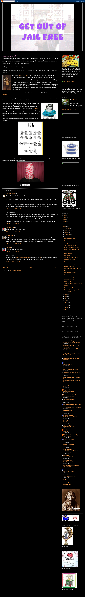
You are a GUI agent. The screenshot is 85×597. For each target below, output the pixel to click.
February (67, 305)
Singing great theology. (69, 238)
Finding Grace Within (68, 444)
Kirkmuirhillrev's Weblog (69, 439)
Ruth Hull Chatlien (10, 193)
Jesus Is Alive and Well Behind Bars (71, 342)
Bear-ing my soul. (68, 240)
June (66, 296)
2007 (64, 310)
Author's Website (67, 466)
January (67, 307)
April (66, 300)
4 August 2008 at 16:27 (13, 231)
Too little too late (67, 441)
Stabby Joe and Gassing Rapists (70, 348)
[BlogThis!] (24, 185)
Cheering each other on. (70, 259)
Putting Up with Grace (68, 446)
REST (64, 386)
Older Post (55, 267)
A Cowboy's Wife (67, 460)
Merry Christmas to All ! (68, 461)
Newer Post (5, 267)
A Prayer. (66, 285)
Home (30, 267)
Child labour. (67, 255)
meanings (4, 94)
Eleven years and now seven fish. (72, 261)
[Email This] (22, 185)
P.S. (65, 270)
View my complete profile (69, 109)
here (16, 259)
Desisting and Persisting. (70, 272)
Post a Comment (6, 265)
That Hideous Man (68, 352)
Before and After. (68, 253)
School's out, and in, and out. (71, 257)
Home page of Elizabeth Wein (71, 482)
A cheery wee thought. (69, 277)
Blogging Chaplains (68, 389)
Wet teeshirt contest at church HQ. (72, 268)
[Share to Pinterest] (29, 185)
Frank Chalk (66, 475)
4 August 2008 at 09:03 (13, 223)
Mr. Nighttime (9, 235)
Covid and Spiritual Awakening (70, 374)
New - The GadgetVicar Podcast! (70, 369)
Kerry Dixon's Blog (68, 470)
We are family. (67, 274)
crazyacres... (66, 455)
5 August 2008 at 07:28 (13, 243)
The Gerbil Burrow (68, 425)
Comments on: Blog (68, 341)
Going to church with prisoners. (71, 247)
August (66, 236)
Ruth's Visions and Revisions (71, 465)
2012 (64, 217)
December (67, 228)
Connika (65, 420)
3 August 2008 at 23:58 (13, 208)
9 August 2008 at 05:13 (13, 251)
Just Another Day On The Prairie (71, 358)
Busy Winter (66, 359)
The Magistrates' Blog (69, 399)
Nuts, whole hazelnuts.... (68, 396)
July (66, 294)
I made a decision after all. (70, 279)
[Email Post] (20, 184)
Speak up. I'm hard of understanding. (73, 283)
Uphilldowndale (67, 363)
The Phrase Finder (23, 75)
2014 (64, 215)
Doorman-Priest (10, 227)
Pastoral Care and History (69, 391)
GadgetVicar (66, 367)
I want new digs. (68, 281)
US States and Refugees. (69, 426)
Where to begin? (67, 436)
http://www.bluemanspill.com (23, 257)
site (40, 257)
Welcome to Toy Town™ (69, 394)
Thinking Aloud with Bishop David (72, 372)
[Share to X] (26, 185)
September (67, 234)
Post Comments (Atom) (15, 270)
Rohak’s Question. (67, 412)
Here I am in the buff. (69, 287)
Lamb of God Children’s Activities (70, 416)
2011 (64, 219)
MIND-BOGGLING (67, 421)
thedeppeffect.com (68, 479)
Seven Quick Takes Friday (69, 457)
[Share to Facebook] (27, 185)
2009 (64, 224)
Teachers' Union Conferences (70, 476)
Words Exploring (67, 385)
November (67, 230)
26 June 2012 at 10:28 (13, 261)
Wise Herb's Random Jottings (71, 435)
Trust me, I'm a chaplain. (70, 245)
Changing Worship (68, 415)
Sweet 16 (65, 431)
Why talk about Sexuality (68, 471)
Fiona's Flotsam (67, 430)
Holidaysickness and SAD (70, 243)
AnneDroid (74, 99)
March (66, 302)
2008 (64, 226)
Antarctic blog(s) (67, 449)
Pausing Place (67, 484)
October (67, 232)
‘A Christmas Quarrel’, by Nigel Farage (72, 407)
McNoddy (8, 247)
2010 (64, 222)
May (66, 298)
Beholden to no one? (69, 266)
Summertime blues (67, 364)
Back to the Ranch (67, 401)
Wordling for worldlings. (69, 264)
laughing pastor (67, 410)
